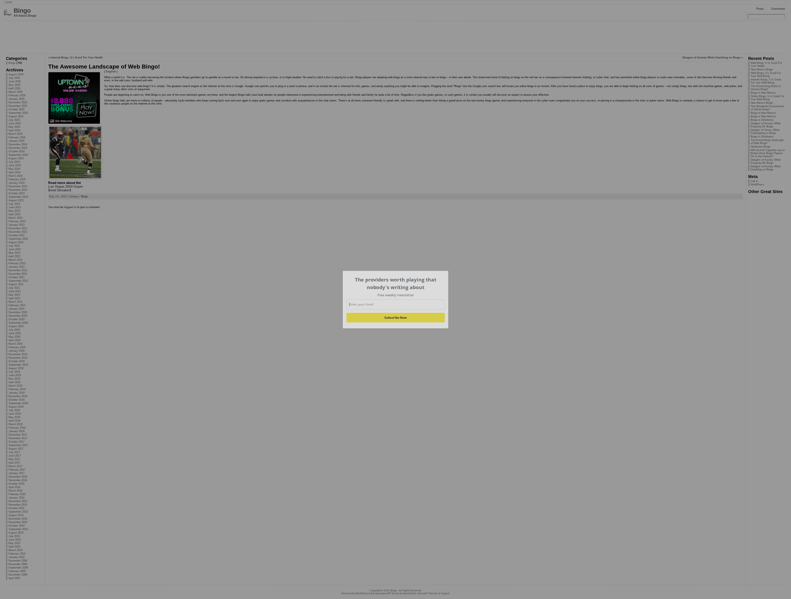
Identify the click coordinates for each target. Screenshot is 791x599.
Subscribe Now (395, 317)
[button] (395, 283)
